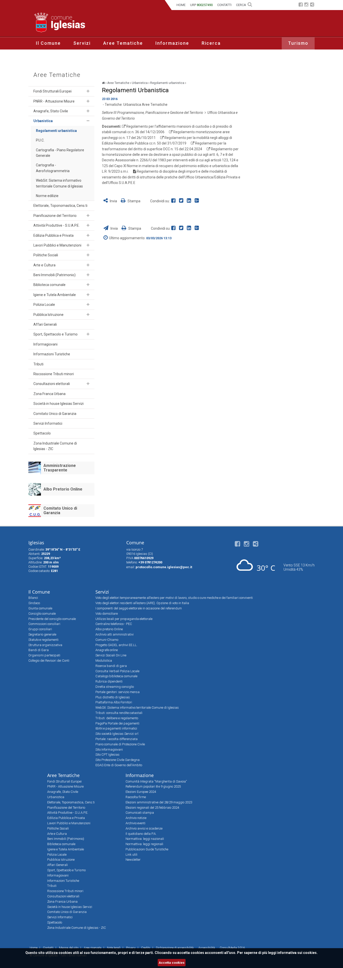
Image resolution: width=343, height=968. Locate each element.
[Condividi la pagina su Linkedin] (190, 201)
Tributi (38, 364)
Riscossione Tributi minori (53, 374)
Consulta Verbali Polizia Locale (117, 671)
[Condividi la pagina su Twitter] (182, 201)
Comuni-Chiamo (106, 640)
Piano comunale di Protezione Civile (120, 744)
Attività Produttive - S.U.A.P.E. (56, 225)
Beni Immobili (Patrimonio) (54, 275)
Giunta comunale (40, 608)
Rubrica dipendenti (109, 681)
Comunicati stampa (140, 812)
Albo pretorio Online (109, 629)
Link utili (131, 854)
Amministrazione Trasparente (59, 467)
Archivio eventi (135, 823)
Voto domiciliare (106, 613)
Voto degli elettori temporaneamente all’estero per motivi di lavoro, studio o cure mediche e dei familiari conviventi (174, 598)
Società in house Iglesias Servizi (58, 404)
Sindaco (34, 603)
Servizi (82, 43)
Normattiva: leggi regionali (144, 844)
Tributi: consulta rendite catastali (118, 713)
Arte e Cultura (44, 265)
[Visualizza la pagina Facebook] (301, 5)
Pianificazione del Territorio (55, 216)
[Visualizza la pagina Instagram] (306, 5)
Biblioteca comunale (49, 285)
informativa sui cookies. (297, 953)
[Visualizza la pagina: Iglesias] (103, 83)
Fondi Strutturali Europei (52, 91)
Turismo (298, 43)
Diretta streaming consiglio (114, 687)
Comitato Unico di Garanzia (54, 414)
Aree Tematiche (123, 43)
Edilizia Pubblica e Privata (53, 235)
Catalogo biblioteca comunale (116, 676)
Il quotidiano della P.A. (141, 834)
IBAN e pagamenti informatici (116, 728)
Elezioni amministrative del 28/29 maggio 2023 (159, 802)
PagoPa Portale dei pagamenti (117, 723)
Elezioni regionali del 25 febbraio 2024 (152, 807)
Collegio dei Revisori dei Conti (48, 660)
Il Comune (48, 43)
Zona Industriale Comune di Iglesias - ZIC (55, 446)
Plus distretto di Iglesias (112, 697)
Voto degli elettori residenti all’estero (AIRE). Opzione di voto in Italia (142, 603)
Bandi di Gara (38, 650)
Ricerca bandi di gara (111, 666)
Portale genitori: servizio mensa (117, 692)
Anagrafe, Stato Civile (50, 111)
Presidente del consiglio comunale (52, 619)
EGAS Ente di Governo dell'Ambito (118, 765)
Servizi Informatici (47, 423)
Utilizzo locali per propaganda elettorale (123, 619)
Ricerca (211, 43)
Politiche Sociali (45, 255)
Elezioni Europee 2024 (141, 792)
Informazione (172, 43)
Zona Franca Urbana (49, 394)
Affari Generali (45, 324)
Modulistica (103, 660)
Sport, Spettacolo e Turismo (55, 334)
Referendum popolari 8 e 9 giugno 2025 (153, 786)
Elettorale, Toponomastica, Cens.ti (60, 206)
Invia (113, 201)
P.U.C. (40, 140)
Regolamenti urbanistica (56, 131)
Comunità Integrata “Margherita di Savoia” (156, 781)
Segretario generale (42, 634)
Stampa (133, 201)
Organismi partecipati (44, 655)
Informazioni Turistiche (51, 354)
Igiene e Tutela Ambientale (54, 295)
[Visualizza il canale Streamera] (312, 5)
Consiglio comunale (42, 613)
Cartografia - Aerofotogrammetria (53, 168)
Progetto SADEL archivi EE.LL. (116, 645)
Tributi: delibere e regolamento (116, 718)
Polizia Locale (44, 305)
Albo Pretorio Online (62, 489)
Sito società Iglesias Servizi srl (116, 734)
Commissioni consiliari (44, 624)
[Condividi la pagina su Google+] (197, 201)
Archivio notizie (136, 818)
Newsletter (133, 859)
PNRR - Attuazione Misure (54, 101)
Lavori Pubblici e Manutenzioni (57, 245)
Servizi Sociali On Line (110, 655)
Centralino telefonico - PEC (113, 624)
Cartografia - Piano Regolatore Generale (60, 153)
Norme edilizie (47, 196)
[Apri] (88, 91)
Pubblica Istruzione (48, 315)
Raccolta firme (136, 797)
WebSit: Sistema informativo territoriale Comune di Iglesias (59, 183)
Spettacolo (42, 433)
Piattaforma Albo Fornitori (113, 702)
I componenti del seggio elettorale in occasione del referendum (138, 608)
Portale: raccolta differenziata (116, 739)
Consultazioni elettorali (51, 384)
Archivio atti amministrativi (114, 634)
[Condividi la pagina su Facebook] (174, 201)
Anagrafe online (106, 650)
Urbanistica (43, 121)
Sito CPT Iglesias (107, 754)
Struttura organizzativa (45, 645)
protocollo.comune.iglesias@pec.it (164, 567)
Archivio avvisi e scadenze (144, 828)
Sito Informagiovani (109, 749)
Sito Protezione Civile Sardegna (117, 760)
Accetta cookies (172, 962)
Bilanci (33, 598)
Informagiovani (45, 344)
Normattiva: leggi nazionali (145, 839)
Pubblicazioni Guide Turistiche (147, 849)
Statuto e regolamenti (43, 640)
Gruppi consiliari (40, 629)
